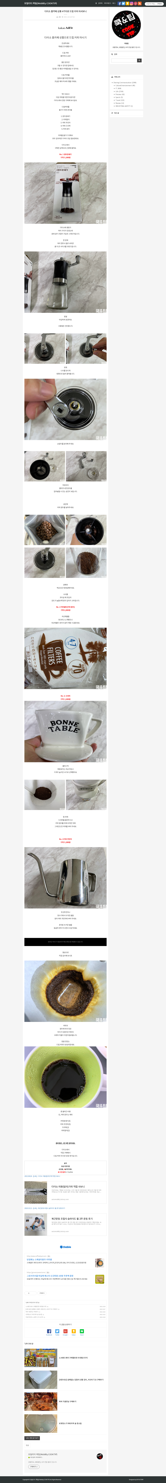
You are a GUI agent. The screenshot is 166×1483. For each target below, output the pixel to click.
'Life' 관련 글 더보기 (32, 1438)
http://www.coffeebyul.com (36, 1256)
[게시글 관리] (34, 1293)
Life (60, 17)
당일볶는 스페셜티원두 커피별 (39, 1260)
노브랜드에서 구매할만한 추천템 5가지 (36, 1306)
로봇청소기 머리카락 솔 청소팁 (34, 1314)
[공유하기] (31, 1293)
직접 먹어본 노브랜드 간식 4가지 (34, 1317)
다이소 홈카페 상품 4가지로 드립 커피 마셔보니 (65, 11)
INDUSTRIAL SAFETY (124, 106)
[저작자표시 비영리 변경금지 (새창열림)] (49, 1293)
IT (118, 88)
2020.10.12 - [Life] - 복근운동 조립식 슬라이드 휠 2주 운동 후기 (44, 1208)
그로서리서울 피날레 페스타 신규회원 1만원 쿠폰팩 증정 (50, 1276)
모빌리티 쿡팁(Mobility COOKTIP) (40, 3)
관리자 (100, 3)
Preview (120, 94)
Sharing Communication (124, 83)
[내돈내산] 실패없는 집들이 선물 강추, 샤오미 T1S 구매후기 (41, 1309)
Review (119, 103)
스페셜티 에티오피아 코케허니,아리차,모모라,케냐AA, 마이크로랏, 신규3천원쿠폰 (56, 1263)
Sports (119, 97)
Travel (119, 100)
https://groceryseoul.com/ (36, 1272)
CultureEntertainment (125, 86)
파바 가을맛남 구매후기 (32, 1312)
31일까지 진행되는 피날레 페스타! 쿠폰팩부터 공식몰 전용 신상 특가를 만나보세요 (57, 1279)
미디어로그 (107, 3)
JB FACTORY (139, 1480)
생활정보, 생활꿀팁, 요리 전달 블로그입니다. (42, 1462)
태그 (113, 3)
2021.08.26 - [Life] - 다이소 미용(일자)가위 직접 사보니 (42, 1176)
